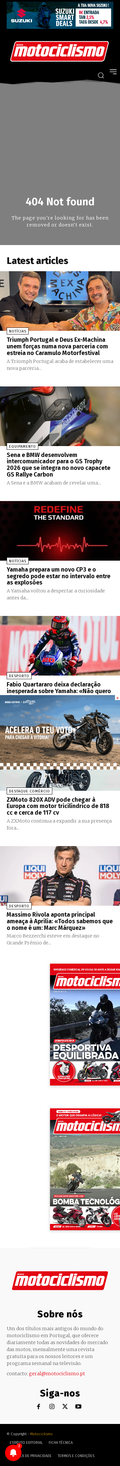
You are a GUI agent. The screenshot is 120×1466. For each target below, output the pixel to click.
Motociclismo (41, 1434)
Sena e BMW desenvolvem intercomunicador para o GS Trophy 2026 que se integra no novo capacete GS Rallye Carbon (58, 464)
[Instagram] (51, 1406)
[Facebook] (38, 1406)
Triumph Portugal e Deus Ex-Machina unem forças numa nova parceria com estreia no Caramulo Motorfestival (57, 346)
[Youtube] (78, 1406)
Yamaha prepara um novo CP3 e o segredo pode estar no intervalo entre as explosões (58, 576)
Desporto (19, 676)
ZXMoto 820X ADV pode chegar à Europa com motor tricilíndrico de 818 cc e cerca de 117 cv (58, 806)
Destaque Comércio (29, 791)
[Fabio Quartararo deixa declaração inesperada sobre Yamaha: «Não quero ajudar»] (60, 646)
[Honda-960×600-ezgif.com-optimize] (60, 768)
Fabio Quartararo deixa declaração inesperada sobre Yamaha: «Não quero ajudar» (59, 691)
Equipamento (22, 446)
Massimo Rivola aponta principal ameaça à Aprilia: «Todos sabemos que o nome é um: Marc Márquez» (60, 921)
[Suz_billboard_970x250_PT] (60, 27)
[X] (65, 1406)
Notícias (17, 331)
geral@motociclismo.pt (57, 1374)
